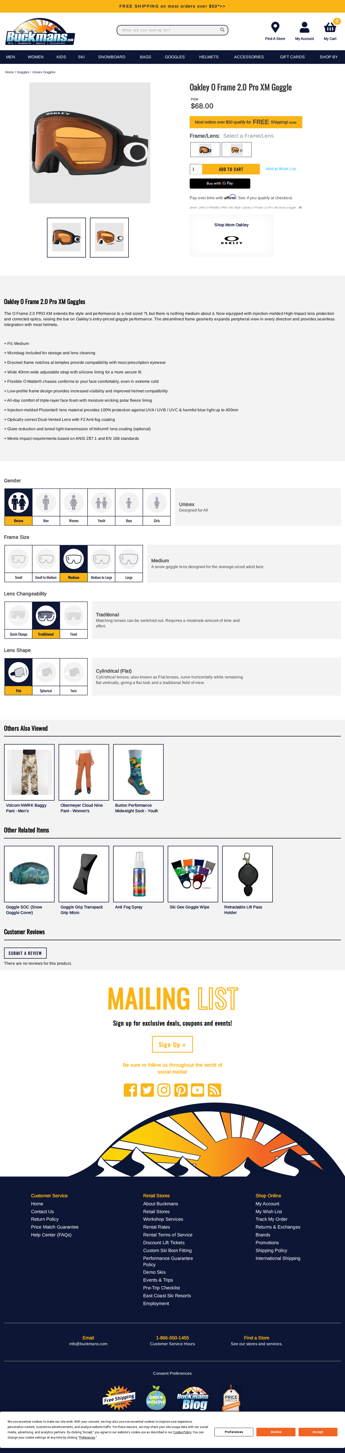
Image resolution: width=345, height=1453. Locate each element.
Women (36, 57)
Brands (263, 1234)
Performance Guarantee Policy (168, 1261)
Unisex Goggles (43, 72)
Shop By (329, 57)
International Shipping (278, 1258)
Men (10, 57)
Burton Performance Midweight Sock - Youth (136, 808)
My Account (304, 39)
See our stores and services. (257, 1344)
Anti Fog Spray (128, 907)
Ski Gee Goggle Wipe (189, 907)
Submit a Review (25, 953)
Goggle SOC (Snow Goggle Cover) (24, 910)
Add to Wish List (281, 169)
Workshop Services (163, 1219)
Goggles (175, 57)
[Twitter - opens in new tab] (147, 1090)
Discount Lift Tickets (163, 1242)
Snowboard (112, 57)
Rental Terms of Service (167, 1234)
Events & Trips (158, 1280)
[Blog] (214, 1090)
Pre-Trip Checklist (161, 1287)
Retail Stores (156, 1211)
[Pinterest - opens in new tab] (181, 1090)
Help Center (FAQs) (51, 1234)
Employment (156, 1303)
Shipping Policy (271, 1250)
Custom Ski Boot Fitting (167, 1250)
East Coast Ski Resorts (167, 1295)
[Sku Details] (300, 208)
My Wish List (269, 1211)
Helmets (209, 57)
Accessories (249, 57)
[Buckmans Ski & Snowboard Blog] (193, 1398)
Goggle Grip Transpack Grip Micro (82, 910)
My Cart (331, 30)
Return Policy (45, 1219)
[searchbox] (222, 30)
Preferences (234, 1432)
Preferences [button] (87, 1437)
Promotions (267, 1242)
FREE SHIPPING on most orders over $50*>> (172, 6)
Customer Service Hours (172, 1344)
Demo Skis (154, 1272)
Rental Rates (156, 1227)
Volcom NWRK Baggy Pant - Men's (26, 808)
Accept (318, 1432)
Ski (81, 57)
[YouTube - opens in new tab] (197, 1090)
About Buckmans (160, 1203)
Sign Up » (172, 1044)
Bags (145, 57)
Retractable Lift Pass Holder (243, 910)
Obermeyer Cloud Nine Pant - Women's (82, 808)
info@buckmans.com (88, 1344)
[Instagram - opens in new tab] (164, 1090)
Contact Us (42, 1211)
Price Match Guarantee (55, 1227)
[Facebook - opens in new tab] (130, 1090)
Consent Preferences (172, 1373)
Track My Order (271, 1219)
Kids (61, 57)
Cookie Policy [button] (182, 1432)
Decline (276, 1432)
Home (9, 72)
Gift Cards (292, 57)
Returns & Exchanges (278, 1227)
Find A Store (275, 39)
